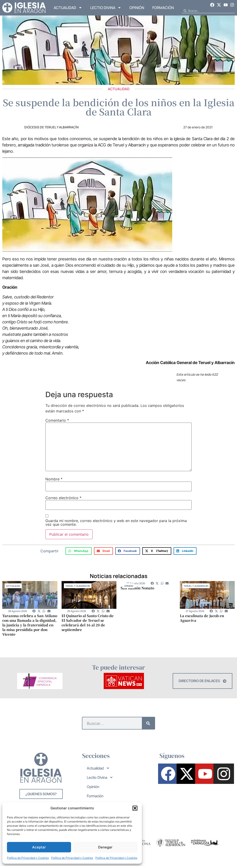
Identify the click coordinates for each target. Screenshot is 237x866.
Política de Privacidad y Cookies (28, 858)
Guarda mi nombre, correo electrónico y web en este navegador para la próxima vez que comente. (116, 522)
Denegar (105, 847)
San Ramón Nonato (137, 587)
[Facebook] (212, 4)
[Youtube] (225, 4)
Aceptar (39, 847)
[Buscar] (148, 723)
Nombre (53, 479)
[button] (135, 808)
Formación (163, 7)
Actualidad (65, 7)
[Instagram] (232, 4)
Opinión (136, 7)
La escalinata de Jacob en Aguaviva (202, 618)
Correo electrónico (63, 498)
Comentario (57, 420)
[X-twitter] (218, 4)
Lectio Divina (102, 7)
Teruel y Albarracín (77, 586)
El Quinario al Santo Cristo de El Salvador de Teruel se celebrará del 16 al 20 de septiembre (88, 622)
